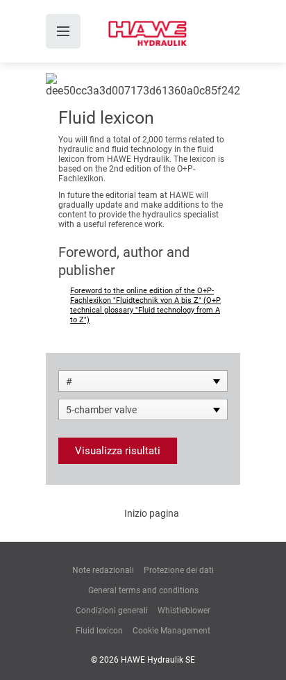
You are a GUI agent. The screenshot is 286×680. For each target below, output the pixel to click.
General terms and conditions (143, 590)
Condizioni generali (112, 610)
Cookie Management (171, 631)
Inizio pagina (151, 513)
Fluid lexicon (99, 631)
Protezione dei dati (179, 570)
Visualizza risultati (117, 451)
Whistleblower (184, 610)
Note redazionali (103, 570)
